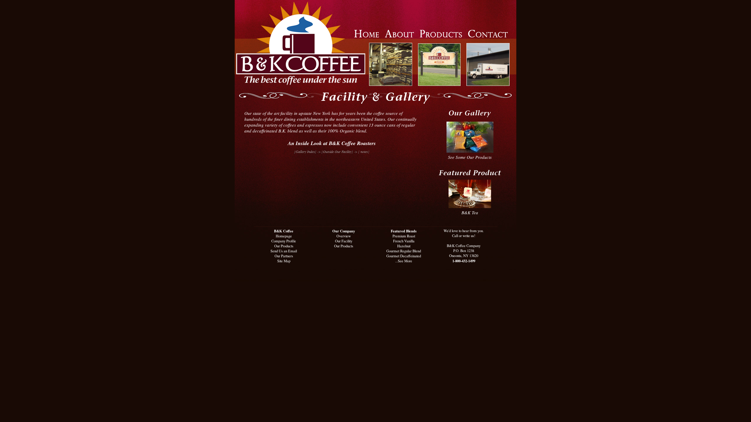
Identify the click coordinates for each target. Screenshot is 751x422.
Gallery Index (305, 151)
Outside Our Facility (337, 151)
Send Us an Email (283, 251)
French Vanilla (404, 241)
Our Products (283, 246)
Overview (343, 236)
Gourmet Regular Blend (403, 251)
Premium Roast (404, 236)
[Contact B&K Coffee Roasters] (488, 36)
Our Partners (284, 255)
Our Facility (343, 241)
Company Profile (283, 241)
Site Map (283, 260)
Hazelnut (403, 246)
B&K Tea (469, 212)
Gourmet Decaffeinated (403, 255)
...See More (403, 260)
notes (364, 151)
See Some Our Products (470, 157)
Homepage (284, 236)
